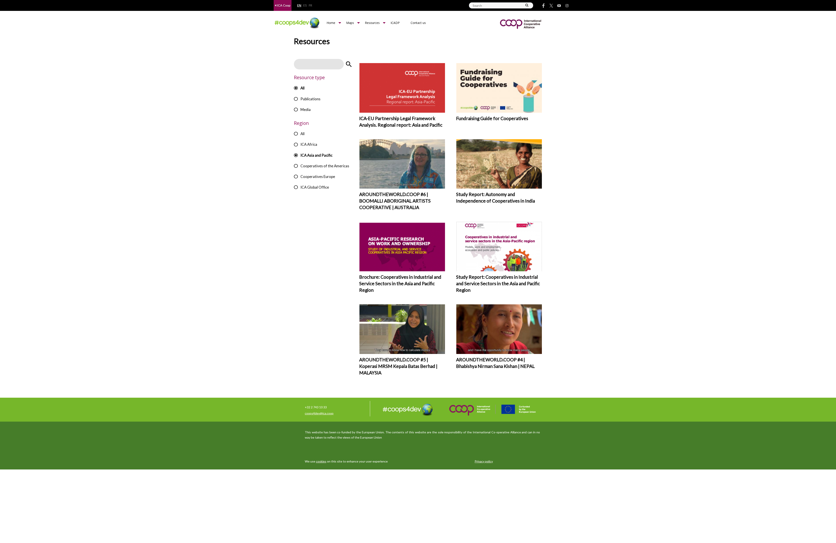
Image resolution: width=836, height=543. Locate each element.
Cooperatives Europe (317, 176)
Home (331, 23)
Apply (349, 64)
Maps (350, 23)
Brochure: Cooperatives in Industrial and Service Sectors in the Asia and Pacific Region (400, 283)
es (305, 5)
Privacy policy (484, 461)
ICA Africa (308, 144)
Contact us (418, 23)
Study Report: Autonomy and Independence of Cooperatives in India (495, 197)
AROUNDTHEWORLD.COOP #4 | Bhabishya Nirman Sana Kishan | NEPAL (495, 363)
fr (310, 5)
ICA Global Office (314, 187)
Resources (372, 23)
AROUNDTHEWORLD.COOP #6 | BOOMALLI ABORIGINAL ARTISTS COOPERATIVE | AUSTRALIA (395, 200)
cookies (321, 461)
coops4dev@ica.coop (319, 413)
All (302, 88)
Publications (310, 99)
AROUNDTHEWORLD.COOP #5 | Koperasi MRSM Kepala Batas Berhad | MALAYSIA (398, 366)
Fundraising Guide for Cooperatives (492, 118)
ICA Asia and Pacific (316, 155)
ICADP (395, 23)
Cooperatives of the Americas (324, 166)
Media (305, 109)
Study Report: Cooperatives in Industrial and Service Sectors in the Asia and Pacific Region (498, 283)
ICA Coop (283, 5)
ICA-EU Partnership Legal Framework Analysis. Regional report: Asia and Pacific (400, 121)
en (299, 5)
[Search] (527, 5)
